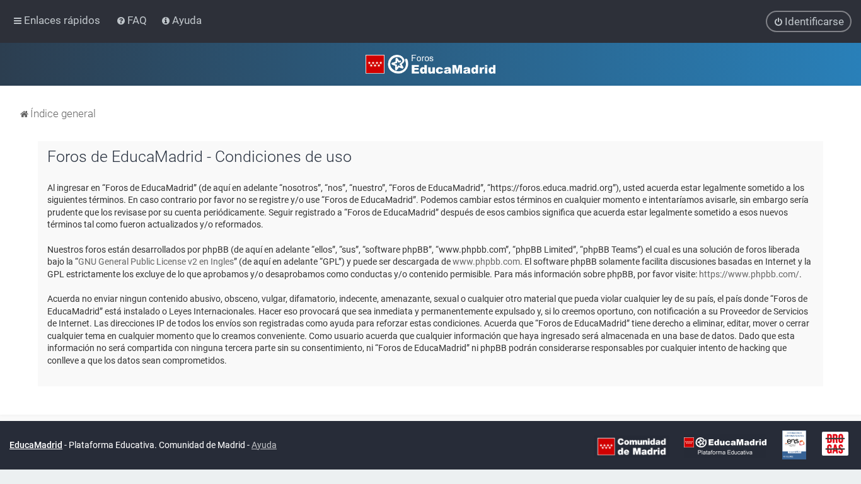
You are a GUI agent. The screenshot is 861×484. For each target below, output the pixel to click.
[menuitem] (133, 20)
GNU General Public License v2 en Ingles (156, 261)
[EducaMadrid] (725, 445)
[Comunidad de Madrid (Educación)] (631, 445)
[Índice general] (430, 64)
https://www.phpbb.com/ (749, 274)
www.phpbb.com (486, 261)
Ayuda (264, 445)
